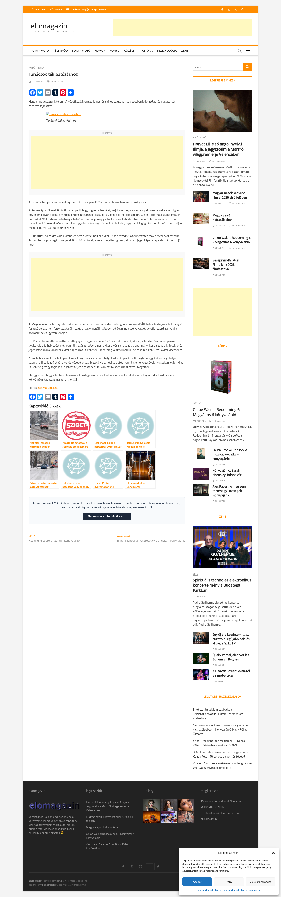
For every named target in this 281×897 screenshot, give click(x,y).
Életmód (61, 50)
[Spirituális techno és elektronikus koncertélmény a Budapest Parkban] (222, 547)
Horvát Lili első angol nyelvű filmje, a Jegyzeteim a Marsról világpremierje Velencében (218, 149)
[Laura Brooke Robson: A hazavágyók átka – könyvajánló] (201, 453)
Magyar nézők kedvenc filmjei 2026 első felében (230, 195)
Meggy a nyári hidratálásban (223, 217)
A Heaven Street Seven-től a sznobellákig (231, 673)
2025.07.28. (220, 501)
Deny (229, 881)
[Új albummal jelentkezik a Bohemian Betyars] (201, 658)
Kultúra (146, 50)
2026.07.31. (220, 203)
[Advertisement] (182, 27)
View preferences (260, 881)
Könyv (114, 50)
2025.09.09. (220, 480)
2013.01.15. (37, 81)
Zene (184, 50)
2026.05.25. (220, 649)
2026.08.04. (200, 161)
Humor (100, 50)
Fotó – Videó (81, 50)
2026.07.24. (220, 248)
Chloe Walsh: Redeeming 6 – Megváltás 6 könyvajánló (232, 240)
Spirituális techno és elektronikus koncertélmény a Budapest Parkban (222, 585)
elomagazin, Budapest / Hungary (222, 801)
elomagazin (49, 26)
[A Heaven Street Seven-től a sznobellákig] (201, 674)
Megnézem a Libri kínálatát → (107, 516)
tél (61, 81)
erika (196, 740)
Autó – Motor (40, 50)
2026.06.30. (200, 596)
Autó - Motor (37, 67)
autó (53, 81)
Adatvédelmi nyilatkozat (209, 890)
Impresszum (255, 890)
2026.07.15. (220, 275)
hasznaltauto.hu (48, 387)
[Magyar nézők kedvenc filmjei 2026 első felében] (201, 196)
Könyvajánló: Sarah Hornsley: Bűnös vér (227, 472)
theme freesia (48, 884)
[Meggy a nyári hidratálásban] (201, 218)
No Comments (218, 161)
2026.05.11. (220, 665)
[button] (273, 853)
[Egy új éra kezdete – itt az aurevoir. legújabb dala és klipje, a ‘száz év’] (201, 638)
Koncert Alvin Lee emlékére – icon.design (218, 763)
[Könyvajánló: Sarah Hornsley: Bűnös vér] (201, 474)
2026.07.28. (220, 225)
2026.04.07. (220, 681)
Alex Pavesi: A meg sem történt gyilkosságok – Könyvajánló (229, 490)
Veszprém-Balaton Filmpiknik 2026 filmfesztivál (226, 264)
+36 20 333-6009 (213, 807)
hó (58, 81)
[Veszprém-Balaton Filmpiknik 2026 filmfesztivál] (201, 263)
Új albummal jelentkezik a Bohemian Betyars (231, 657)
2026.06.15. (220, 464)
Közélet (130, 50)
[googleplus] (149, 863)
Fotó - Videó (199, 137)
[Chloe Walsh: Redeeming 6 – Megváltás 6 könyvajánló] (201, 241)
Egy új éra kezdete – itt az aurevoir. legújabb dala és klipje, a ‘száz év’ (231, 638)
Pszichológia (167, 50)
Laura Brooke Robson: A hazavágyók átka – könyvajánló (230, 454)
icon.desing (61, 880)
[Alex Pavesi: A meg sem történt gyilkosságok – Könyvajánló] (201, 490)
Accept (197, 881)
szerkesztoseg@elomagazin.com (88, 9)
